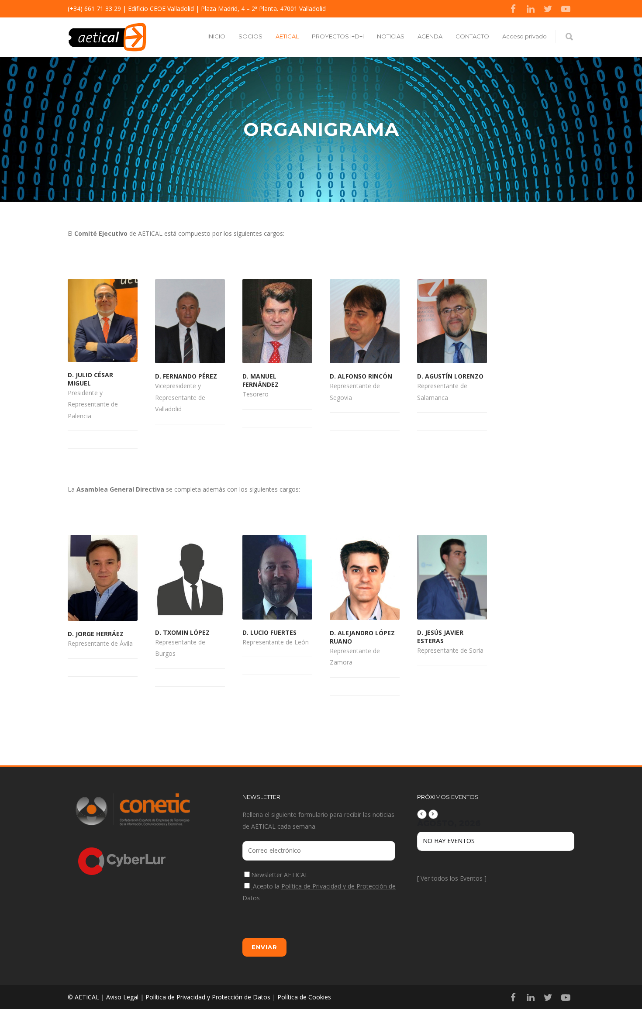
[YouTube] (565, 8)
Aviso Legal (122, 997)
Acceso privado (524, 36)
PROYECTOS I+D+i (338, 36)
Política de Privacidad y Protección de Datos (207, 997)
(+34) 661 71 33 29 (94, 8)
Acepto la (319, 892)
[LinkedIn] (530, 8)
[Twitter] (548, 8)
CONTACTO (472, 36)
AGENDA (430, 36)
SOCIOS (250, 36)
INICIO (216, 36)
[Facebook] (513, 8)
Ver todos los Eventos (452, 878)
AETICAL (287, 36)
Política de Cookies (304, 997)
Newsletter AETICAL (279, 875)
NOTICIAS (390, 36)
